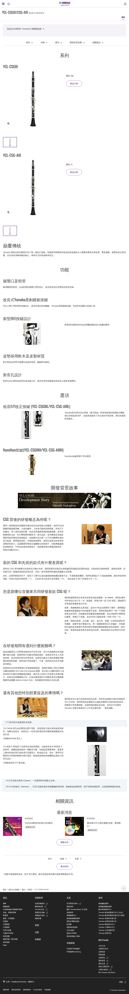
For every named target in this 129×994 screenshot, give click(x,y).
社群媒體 (47, 989)
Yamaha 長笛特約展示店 (107, 918)
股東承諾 (102, 960)
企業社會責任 (103, 969)
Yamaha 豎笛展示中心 (107, 924)
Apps (5, 945)
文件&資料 (70, 930)
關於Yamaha (103, 939)
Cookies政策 (37, 989)
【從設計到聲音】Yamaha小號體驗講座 (24, 28)
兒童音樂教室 (40, 903)
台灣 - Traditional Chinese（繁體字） (20, 981)
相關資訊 (96, 42)
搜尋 (101, 897)
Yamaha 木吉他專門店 (107, 930)
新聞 (37, 925)
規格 (62, 858)
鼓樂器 (5, 915)
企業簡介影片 (103, 948)
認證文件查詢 (71, 933)
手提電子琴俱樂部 (73, 948)
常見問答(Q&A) (72, 903)
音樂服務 (71, 942)
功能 (43, 42)
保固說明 (70, 912)
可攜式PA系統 (8, 933)
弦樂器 (5, 921)
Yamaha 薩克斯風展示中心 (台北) (111, 912)
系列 (28, 42)
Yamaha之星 (39, 909)
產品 (23, 889)
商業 (121, 982)
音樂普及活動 (40, 912)
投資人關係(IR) (104, 966)
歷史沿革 (102, 963)
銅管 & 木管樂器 (14, 889)
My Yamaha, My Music (107, 972)
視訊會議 (6, 942)
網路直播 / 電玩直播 (10, 939)
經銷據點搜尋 (103, 903)
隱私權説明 (27, 989)
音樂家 (38, 939)
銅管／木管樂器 (8, 918)
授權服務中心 (71, 915)
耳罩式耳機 (7, 930)
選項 (57, 42)
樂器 (4, 889)
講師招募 (38, 918)
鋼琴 (4, 903)
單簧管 (29, 889)
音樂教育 (39, 897)
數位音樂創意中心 (105, 909)
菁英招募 (102, 954)
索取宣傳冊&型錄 (73, 921)
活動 (37, 932)
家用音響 (6, 936)
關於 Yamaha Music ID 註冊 (77, 909)
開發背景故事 (76, 42)
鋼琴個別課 (39, 906)
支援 (77, 858)
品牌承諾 (102, 951)
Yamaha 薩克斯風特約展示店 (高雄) (111, 915)
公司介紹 (102, 945)
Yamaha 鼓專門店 (105, 933)
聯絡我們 (70, 906)
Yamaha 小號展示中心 (107, 927)
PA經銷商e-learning (74, 951)
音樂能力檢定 (40, 915)
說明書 (69, 924)
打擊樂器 (6, 924)
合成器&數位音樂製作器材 (12, 909)
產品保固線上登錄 (73, 936)
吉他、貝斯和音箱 (9, 912)
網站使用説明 (16, 989)
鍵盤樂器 (6, 906)
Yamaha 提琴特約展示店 (107, 921)
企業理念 (102, 957)
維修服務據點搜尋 (73, 918)
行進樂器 (6, 927)
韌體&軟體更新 (72, 927)
